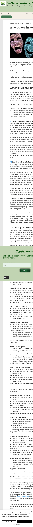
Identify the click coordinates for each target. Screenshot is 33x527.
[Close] (31, 513)
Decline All (9, 522)
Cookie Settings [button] (17, 524)
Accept (24, 522)
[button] (6, 277)
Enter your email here (9, 262)
